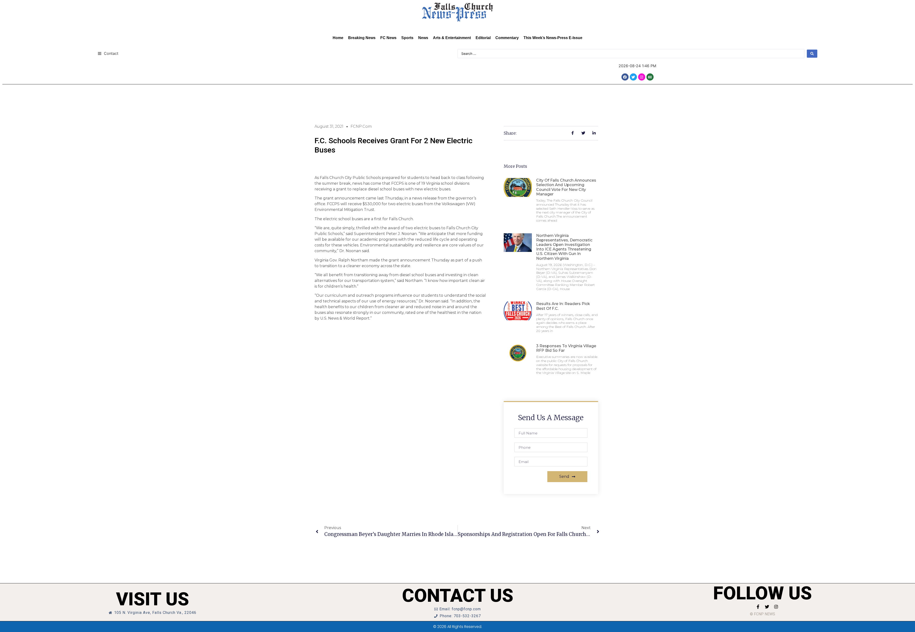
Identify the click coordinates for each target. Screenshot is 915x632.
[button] (108, 53)
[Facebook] (625, 77)
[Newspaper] (650, 77)
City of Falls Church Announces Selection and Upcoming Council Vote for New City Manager (566, 187)
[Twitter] (633, 77)
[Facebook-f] (758, 607)
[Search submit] (812, 54)
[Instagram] (641, 77)
